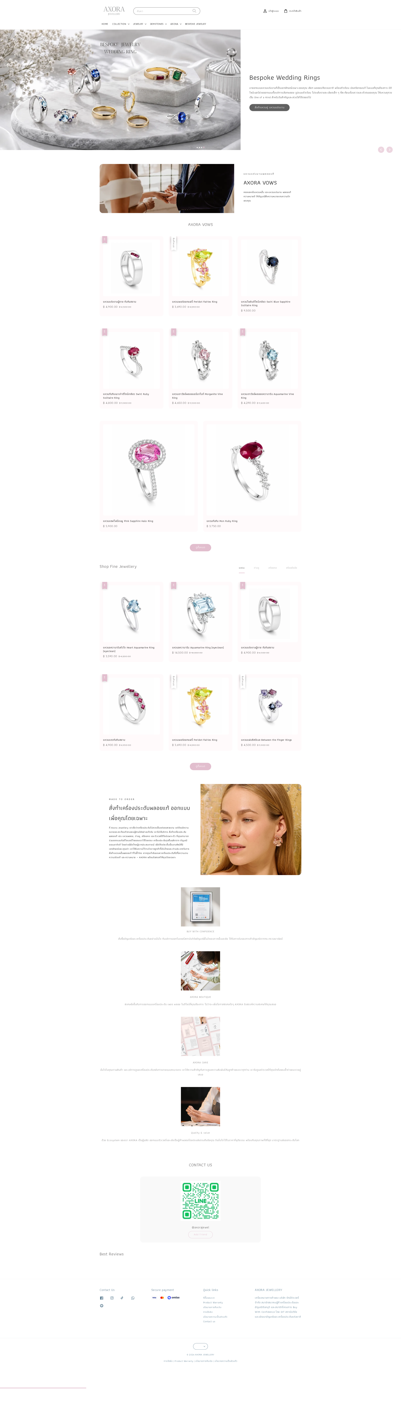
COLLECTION (119, 24)
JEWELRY (138, 24)
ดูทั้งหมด (200, 547)
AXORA (174, 24)
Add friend (200, 1234)
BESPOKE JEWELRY (195, 24)
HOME (105, 24)
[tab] (197, 147)
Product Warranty (213, 1302)
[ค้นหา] (194, 11)
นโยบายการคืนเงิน (212, 1307)
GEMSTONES (157, 24)
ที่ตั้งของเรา (209, 1298)
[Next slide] (389, 150)
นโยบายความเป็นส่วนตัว (215, 1317)
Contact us (209, 1321)
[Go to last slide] (381, 150)
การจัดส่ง (208, 1312)
